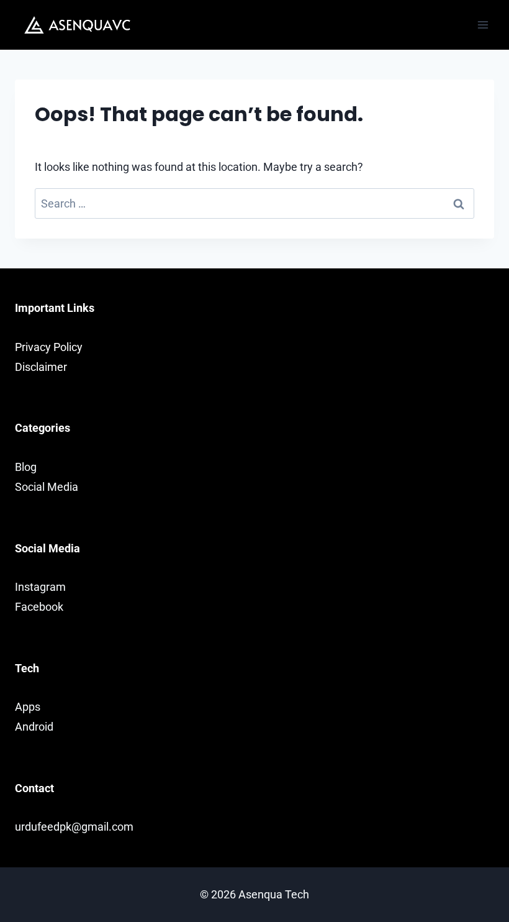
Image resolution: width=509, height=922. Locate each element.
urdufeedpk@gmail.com (74, 826)
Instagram (40, 586)
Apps (27, 706)
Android (34, 726)
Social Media (46, 486)
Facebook (39, 606)
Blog (26, 466)
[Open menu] (482, 24)
